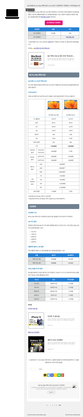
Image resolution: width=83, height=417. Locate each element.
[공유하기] (33, 369)
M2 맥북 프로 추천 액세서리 (42, 48)
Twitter (33, 414)
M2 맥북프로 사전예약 (53, 22)
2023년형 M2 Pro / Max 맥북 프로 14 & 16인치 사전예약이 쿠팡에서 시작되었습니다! (53, 6)
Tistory (71, 414)
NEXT (60, 405)
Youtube (41, 414)
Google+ (44, 414)
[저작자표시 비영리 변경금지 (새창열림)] (46, 369)
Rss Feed (28, 414)
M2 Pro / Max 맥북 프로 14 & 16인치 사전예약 (51, 385)
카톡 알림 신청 (44, 17)
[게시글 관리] (35, 369)
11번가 (50, 42)
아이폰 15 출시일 (32, 308)
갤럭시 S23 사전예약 (33, 332)
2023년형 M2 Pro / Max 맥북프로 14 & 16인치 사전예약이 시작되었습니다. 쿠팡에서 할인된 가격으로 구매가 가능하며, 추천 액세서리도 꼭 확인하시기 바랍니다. (51, 388)
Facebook (37, 414)
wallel (79, 414)
